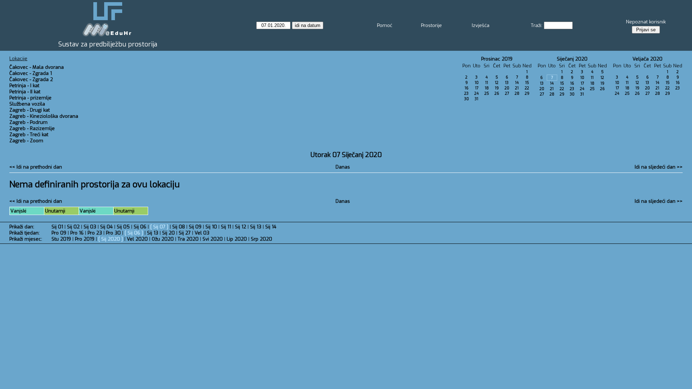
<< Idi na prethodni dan (35, 167)
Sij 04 (106, 227)
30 (466, 99)
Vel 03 (202, 233)
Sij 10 (211, 227)
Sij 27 (185, 233)
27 (507, 93)
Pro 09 (59, 233)
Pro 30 (113, 233)
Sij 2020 (110, 239)
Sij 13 (255, 227)
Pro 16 (77, 233)
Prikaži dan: (21, 227)
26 (496, 93)
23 (466, 93)
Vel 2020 (137, 239)
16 (467, 88)
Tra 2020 (188, 239)
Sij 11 (226, 227)
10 (477, 82)
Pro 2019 (84, 239)
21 (517, 88)
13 (507, 82)
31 (476, 99)
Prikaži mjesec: (25, 239)
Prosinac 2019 (497, 59)
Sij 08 (178, 227)
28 (517, 93)
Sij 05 (123, 227)
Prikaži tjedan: (24, 233)
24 (476, 93)
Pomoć (384, 25)
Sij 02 (73, 227)
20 (507, 88)
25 (486, 93)
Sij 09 (195, 227)
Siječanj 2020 (572, 59)
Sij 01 (57, 227)
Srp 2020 (261, 239)
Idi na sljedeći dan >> (659, 167)
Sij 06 (140, 227)
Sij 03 (90, 227)
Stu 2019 (61, 239)
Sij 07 (159, 227)
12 (496, 82)
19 (497, 88)
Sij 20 (168, 233)
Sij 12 (240, 227)
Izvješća (480, 25)
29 (527, 93)
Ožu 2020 (163, 239)
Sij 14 (270, 227)
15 (527, 82)
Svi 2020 (213, 239)
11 (486, 82)
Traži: (536, 25)
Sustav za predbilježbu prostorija (107, 44)
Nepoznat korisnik (646, 22)
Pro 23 (95, 233)
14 (517, 82)
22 (527, 88)
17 (476, 88)
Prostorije (431, 25)
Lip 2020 (237, 239)
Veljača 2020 (647, 59)
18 (487, 88)
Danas (343, 167)
